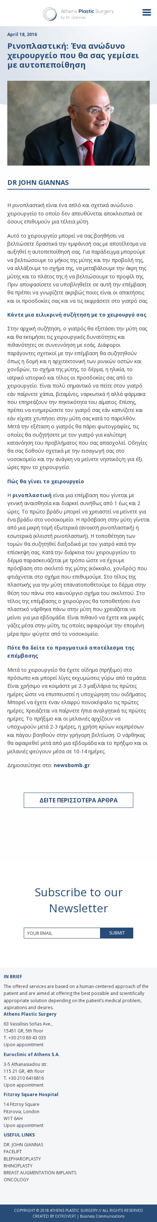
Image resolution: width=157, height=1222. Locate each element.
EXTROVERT (65, 1216)
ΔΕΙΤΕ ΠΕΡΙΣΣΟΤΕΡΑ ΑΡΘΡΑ (78, 800)
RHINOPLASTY (18, 1166)
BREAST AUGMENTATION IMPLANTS (40, 1173)
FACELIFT (13, 1151)
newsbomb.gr (72, 765)
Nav (144, 12)
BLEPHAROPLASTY (22, 1159)
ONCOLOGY (16, 1180)
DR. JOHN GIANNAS (23, 1145)
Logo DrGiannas (78, 14)
